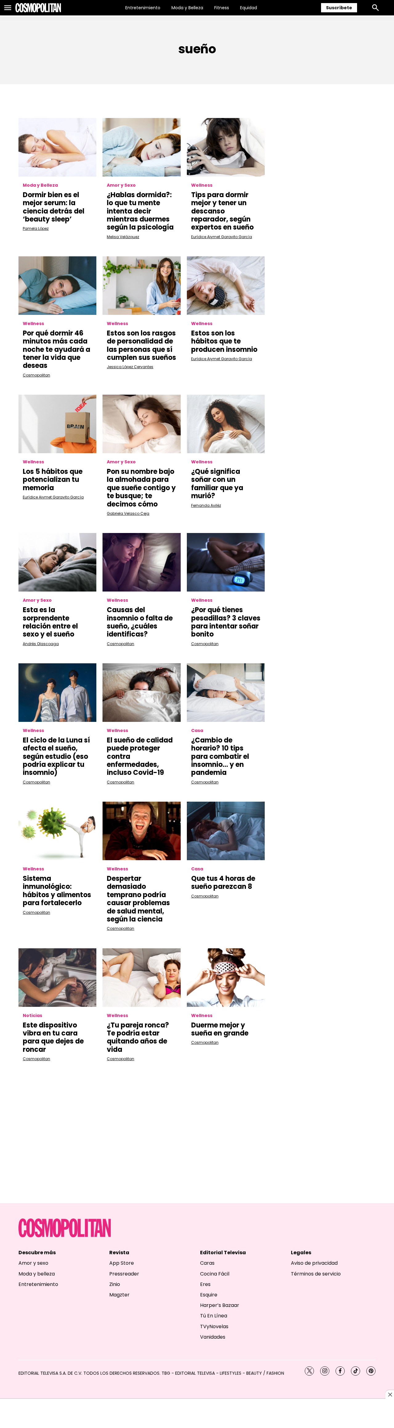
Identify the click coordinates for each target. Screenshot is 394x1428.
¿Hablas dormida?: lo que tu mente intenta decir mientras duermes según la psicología (140, 211)
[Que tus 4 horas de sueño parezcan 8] (226, 831)
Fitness (221, 8)
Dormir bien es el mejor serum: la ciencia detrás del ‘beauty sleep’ (53, 207)
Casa (197, 730)
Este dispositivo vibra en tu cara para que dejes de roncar (53, 1037)
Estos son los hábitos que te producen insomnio (224, 341)
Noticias (32, 1015)
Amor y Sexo (121, 185)
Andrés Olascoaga (41, 643)
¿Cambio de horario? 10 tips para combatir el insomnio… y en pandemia (220, 756)
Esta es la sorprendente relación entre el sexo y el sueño (50, 622)
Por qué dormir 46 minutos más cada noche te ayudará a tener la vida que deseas (56, 349)
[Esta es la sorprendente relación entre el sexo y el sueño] (57, 562)
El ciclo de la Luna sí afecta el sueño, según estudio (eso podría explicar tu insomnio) (56, 756)
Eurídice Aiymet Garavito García (221, 236)
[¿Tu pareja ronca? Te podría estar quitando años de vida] (141, 977)
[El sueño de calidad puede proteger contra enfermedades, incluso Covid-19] (141, 692)
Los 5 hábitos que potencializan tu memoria (52, 480)
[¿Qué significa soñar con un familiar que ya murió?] (226, 424)
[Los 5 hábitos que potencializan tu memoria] (57, 424)
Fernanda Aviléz (206, 505)
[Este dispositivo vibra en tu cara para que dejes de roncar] (57, 977)
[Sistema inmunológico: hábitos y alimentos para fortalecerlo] (57, 831)
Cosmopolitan (36, 375)
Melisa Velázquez (123, 236)
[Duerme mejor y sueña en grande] (226, 977)
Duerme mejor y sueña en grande (219, 1029)
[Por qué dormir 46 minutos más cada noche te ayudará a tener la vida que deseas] (57, 285)
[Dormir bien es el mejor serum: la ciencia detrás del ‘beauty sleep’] (57, 147)
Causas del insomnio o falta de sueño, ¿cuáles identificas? (140, 622)
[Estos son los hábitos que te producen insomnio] (226, 285)
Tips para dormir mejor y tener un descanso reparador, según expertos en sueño (222, 211)
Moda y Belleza (187, 8)
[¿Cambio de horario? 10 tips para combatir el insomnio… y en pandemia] (226, 692)
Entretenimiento (142, 8)
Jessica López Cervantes (130, 366)
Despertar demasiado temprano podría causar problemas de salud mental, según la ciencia (138, 899)
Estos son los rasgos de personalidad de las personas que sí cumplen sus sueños (141, 345)
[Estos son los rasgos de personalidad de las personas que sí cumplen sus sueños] (141, 285)
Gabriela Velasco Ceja (128, 513)
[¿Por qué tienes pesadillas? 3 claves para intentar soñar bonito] (226, 562)
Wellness (201, 185)
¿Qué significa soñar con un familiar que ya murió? (217, 484)
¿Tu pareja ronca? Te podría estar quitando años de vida (138, 1037)
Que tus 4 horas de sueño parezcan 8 (223, 882)
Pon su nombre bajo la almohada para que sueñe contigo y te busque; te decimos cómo (141, 488)
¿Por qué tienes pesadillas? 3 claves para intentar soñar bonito (225, 622)
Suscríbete (339, 8)
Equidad (248, 8)
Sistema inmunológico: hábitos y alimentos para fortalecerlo (57, 891)
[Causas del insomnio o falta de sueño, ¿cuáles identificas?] (141, 562)
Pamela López (36, 228)
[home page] (38, 7)
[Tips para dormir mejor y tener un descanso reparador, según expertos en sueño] (226, 147)
